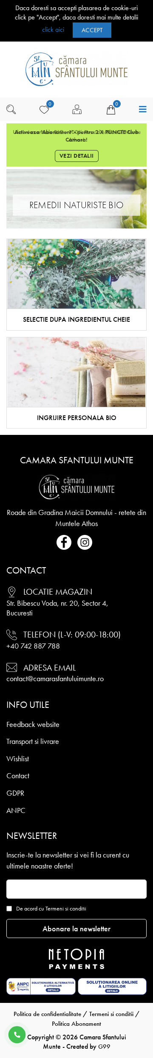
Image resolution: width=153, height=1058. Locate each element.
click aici (53, 29)
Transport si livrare (32, 741)
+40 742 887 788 (33, 646)
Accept (92, 30)
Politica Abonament (76, 1023)
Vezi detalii (77, 155)
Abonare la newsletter (76, 928)
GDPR (15, 793)
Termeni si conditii (111, 1014)
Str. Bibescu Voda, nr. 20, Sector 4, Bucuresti (57, 608)
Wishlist (17, 758)
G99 (104, 1046)
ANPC (16, 810)
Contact (17, 775)
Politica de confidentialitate (47, 1014)
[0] (44, 109)
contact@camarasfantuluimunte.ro (55, 678)
